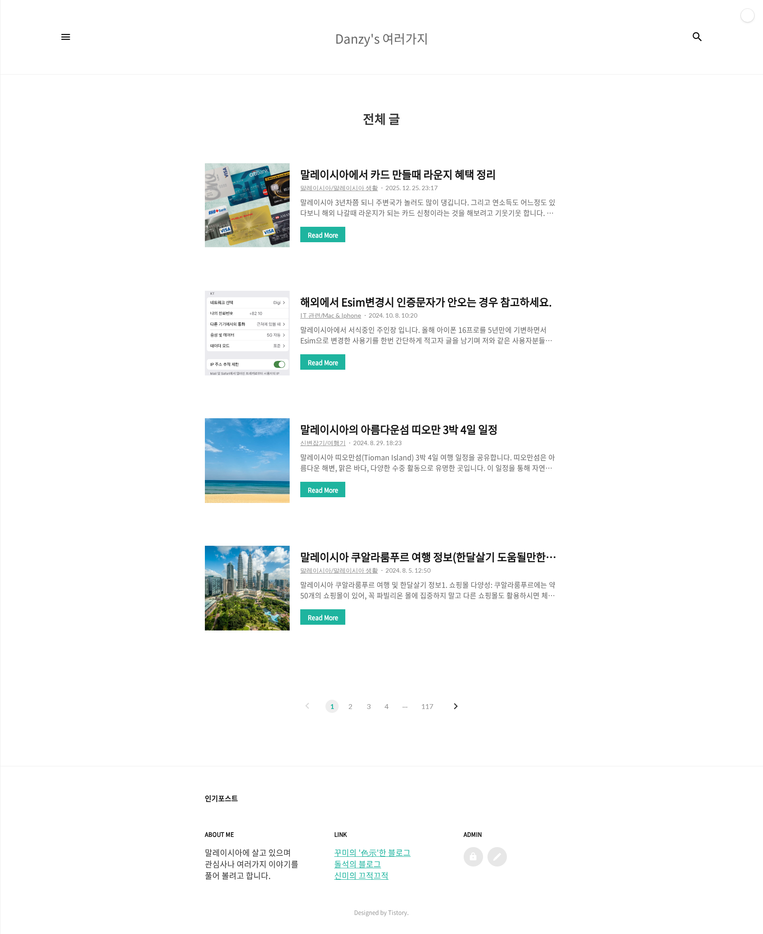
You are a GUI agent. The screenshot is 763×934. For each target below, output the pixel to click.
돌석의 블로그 (357, 864)
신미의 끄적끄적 (361, 875)
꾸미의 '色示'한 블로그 (372, 853)
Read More (323, 234)
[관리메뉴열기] (747, 15)
